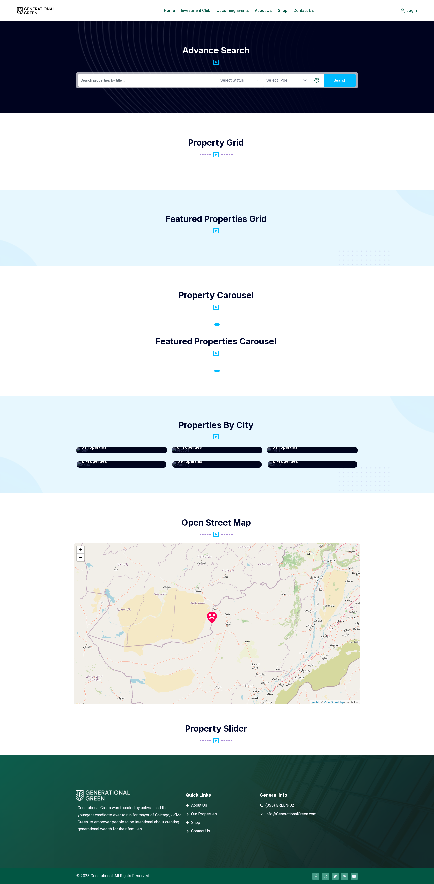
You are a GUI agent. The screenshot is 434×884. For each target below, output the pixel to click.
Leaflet (315, 702)
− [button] (80, 557)
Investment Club (195, 10)
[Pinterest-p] (344, 876)
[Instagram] (325, 876)
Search (340, 80)
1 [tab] (217, 324)
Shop (282, 10)
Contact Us (303, 10)
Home (169, 10)
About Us (263, 10)
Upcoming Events (232, 10)
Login (411, 10)
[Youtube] (354, 876)
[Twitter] (335, 876)
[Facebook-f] (315, 876)
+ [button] (80, 550)
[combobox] (240, 80)
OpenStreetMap (334, 702)
